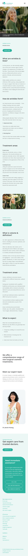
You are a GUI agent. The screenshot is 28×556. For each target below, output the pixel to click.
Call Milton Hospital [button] (14, 485)
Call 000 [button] (13, 481)
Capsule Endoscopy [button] (7, 503)
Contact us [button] (7, 449)
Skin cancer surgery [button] (7, 510)
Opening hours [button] (6, 540)
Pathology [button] (5, 523)
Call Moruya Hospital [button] (14, 489)
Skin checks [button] (5, 521)
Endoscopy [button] (5, 501)
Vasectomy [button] (5, 508)
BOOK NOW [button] (7, 50)
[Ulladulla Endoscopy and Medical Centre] (8, 3)
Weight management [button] (7, 527)
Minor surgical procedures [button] (8, 518)
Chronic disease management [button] (9, 516)
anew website (6, 552)
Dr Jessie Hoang (8, 428)
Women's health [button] (6, 520)
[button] (24, 3)
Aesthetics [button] (5, 533)
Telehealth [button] (5, 529)
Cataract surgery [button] (6, 506)
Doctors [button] (4, 538)
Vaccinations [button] (5, 525)
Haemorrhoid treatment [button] (8, 504)
